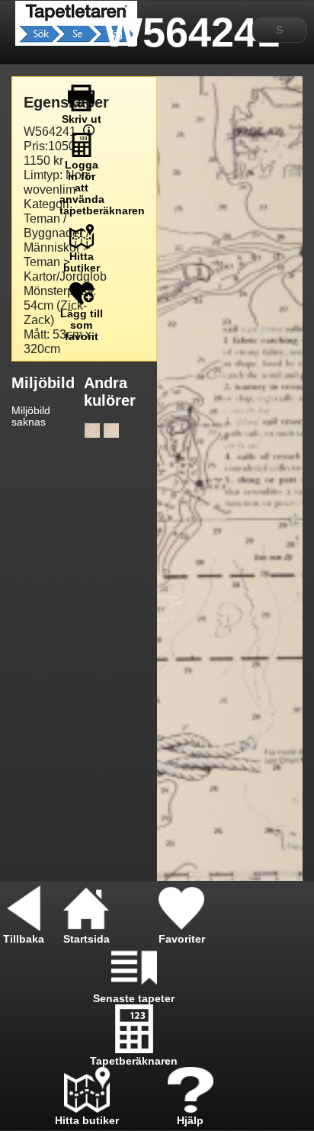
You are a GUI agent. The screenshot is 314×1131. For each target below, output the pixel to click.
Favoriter (182, 939)
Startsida (86, 939)
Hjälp (190, 1120)
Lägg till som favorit (81, 325)
